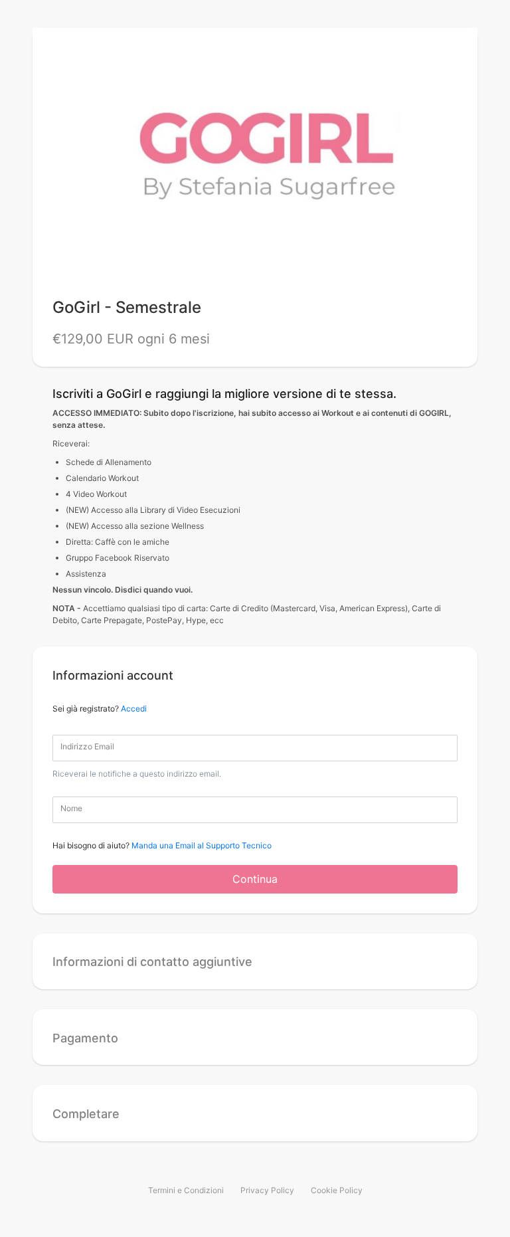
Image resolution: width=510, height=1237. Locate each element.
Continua (255, 879)
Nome (71, 808)
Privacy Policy (267, 1190)
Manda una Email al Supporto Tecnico (201, 845)
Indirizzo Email (87, 746)
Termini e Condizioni (186, 1190)
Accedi (134, 709)
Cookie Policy (337, 1190)
